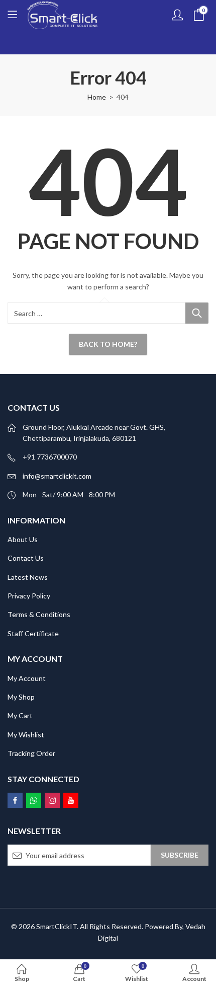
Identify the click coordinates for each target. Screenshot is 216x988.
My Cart (20, 715)
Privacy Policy (29, 595)
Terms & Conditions (39, 614)
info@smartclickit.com (57, 476)
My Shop (21, 697)
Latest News (28, 577)
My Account (27, 678)
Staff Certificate (33, 633)
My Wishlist (26, 734)
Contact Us (26, 558)
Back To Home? (108, 344)
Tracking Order (31, 753)
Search (196, 313)
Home (96, 97)
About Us (23, 539)
